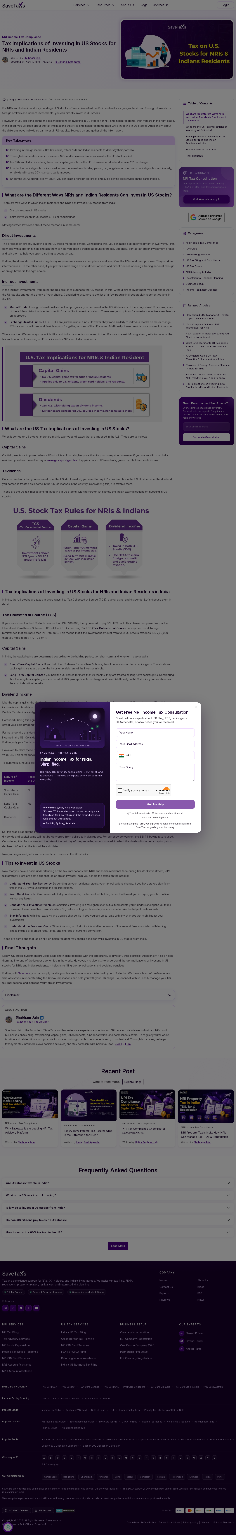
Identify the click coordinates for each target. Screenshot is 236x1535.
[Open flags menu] (122, 755)
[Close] (196, 707)
